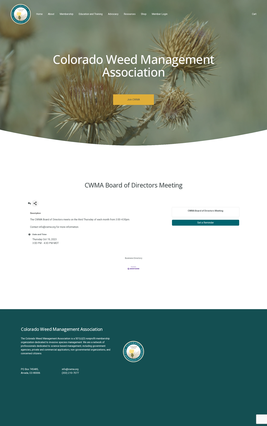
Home (39, 14)
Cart (254, 14)
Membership (66, 14)
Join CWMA (133, 99)
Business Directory (133, 258)
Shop (143, 14)
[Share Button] (35, 203)
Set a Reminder (205, 222)
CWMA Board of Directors (49, 219)
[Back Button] (29, 204)
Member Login (159, 14)
